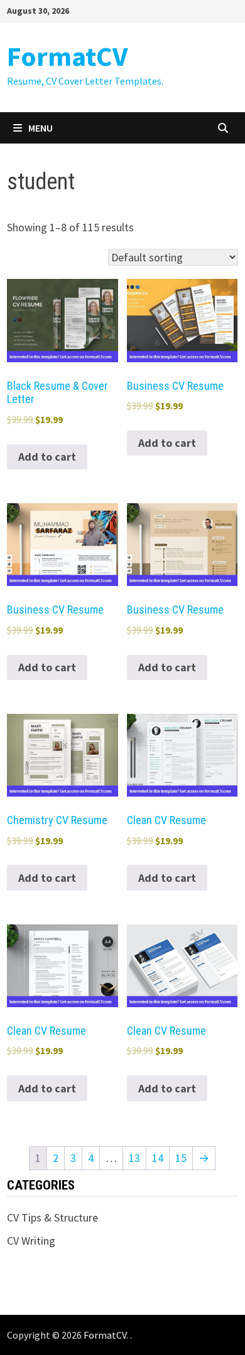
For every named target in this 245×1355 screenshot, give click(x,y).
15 (181, 1158)
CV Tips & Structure (52, 1217)
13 (134, 1158)
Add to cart (47, 456)
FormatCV (67, 56)
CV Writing (31, 1240)
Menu (40, 128)
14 (157, 1158)
